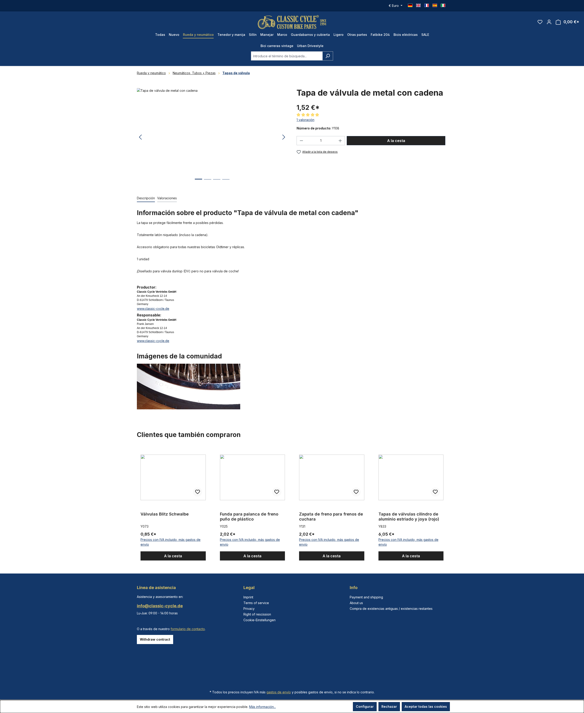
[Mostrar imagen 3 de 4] (216, 182)
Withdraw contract (155, 639)
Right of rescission (257, 614)
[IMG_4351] (212, 137)
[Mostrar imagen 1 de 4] (198, 182)
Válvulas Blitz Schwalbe (165, 514)
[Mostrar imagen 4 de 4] (225, 182)
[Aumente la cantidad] (340, 140)
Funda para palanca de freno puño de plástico (249, 516)
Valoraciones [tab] (167, 198)
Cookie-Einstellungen (259, 620)
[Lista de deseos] (540, 22)
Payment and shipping (366, 597)
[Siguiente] (283, 137)
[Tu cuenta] (549, 22)
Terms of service (256, 603)
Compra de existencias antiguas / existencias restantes (391, 608)
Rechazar (389, 706)
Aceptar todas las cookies (426, 706)
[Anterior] (140, 137)
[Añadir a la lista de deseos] (197, 492)
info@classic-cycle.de (160, 605)
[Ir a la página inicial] (292, 22)
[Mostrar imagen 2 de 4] (207, 182)
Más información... (262, 707)
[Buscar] (327, 56)
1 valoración (305, 120)
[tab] (146, 198)
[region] (212, 137)
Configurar (365, 706)
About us (356, 603)
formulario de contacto (188, 629)
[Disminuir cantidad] (301, 140)
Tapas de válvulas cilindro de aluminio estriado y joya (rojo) (408, 516)
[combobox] (287, 56)
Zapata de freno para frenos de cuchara (331, 516)
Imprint (248, 597)
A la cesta (396, 140)
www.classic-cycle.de (153, 308)
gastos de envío (278, 692)
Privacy (249, 608)
